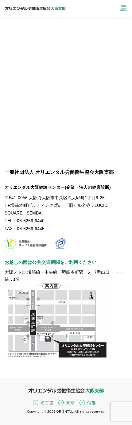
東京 (70, 402)
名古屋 (47, 402)
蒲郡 (91, 402)
